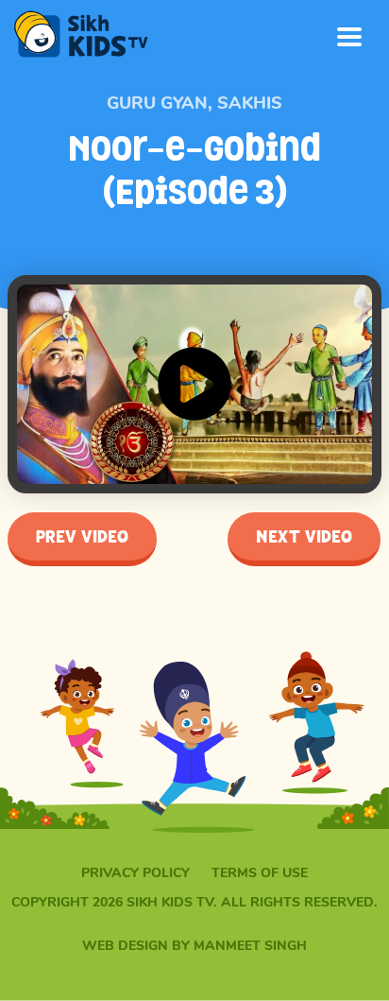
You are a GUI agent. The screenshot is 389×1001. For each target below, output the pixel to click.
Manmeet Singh (250, 946)
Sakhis (249, 103)
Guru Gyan (157, 103)
